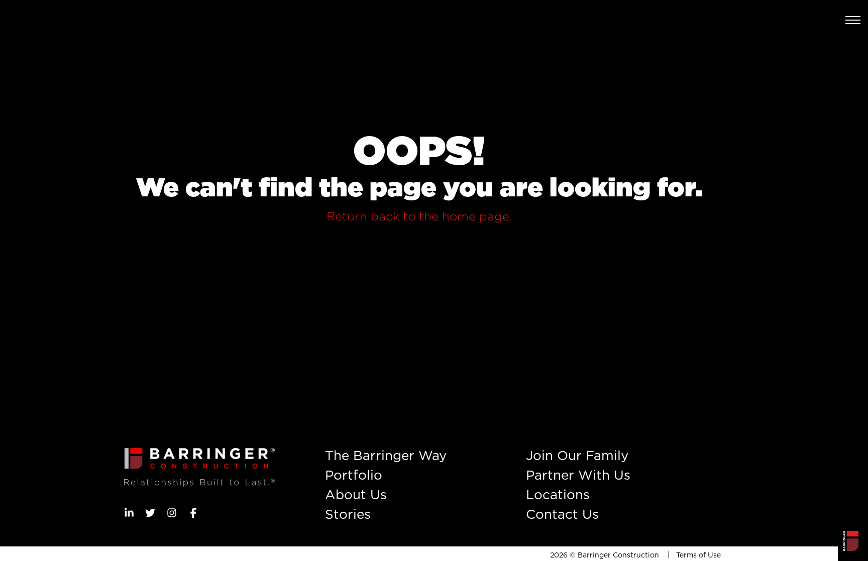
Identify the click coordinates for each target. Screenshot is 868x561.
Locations (558, 494)
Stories (348, 514)
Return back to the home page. (419, 216)
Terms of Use (698, 555)
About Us (356, 494)
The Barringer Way (386, 455)
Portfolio (353, 475)
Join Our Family (577, 455)
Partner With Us (578, 475)
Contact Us (562, 514)
